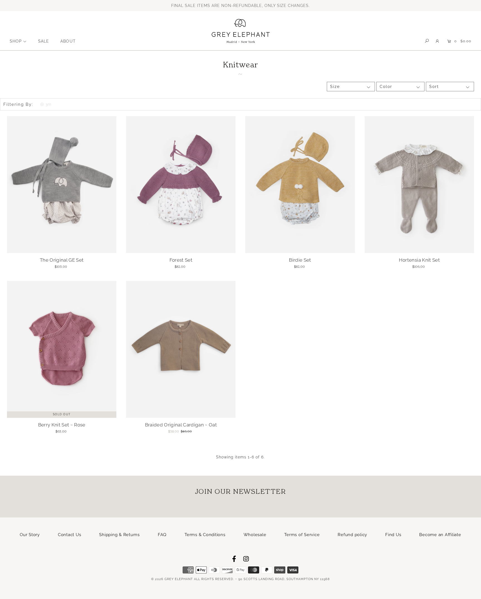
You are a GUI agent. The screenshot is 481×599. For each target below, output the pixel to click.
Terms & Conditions (205, 534)
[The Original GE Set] (61, 184)
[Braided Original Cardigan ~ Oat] (180, 349)
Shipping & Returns (119, 534)
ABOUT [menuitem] (67, 41)
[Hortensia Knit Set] (419, 184)
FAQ (162, 534)
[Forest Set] (180, 184)
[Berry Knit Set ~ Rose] (61, 349)
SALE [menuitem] (43, 41)
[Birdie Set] (300, 184)
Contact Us (69, 534)
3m (48, 104)
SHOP (16, 41)
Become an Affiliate (440, 534)
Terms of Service (302, 534)
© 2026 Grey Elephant (172, 579)
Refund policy (352, 534)
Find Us (393, 534)
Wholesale (255, 534)
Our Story (30, 534)
